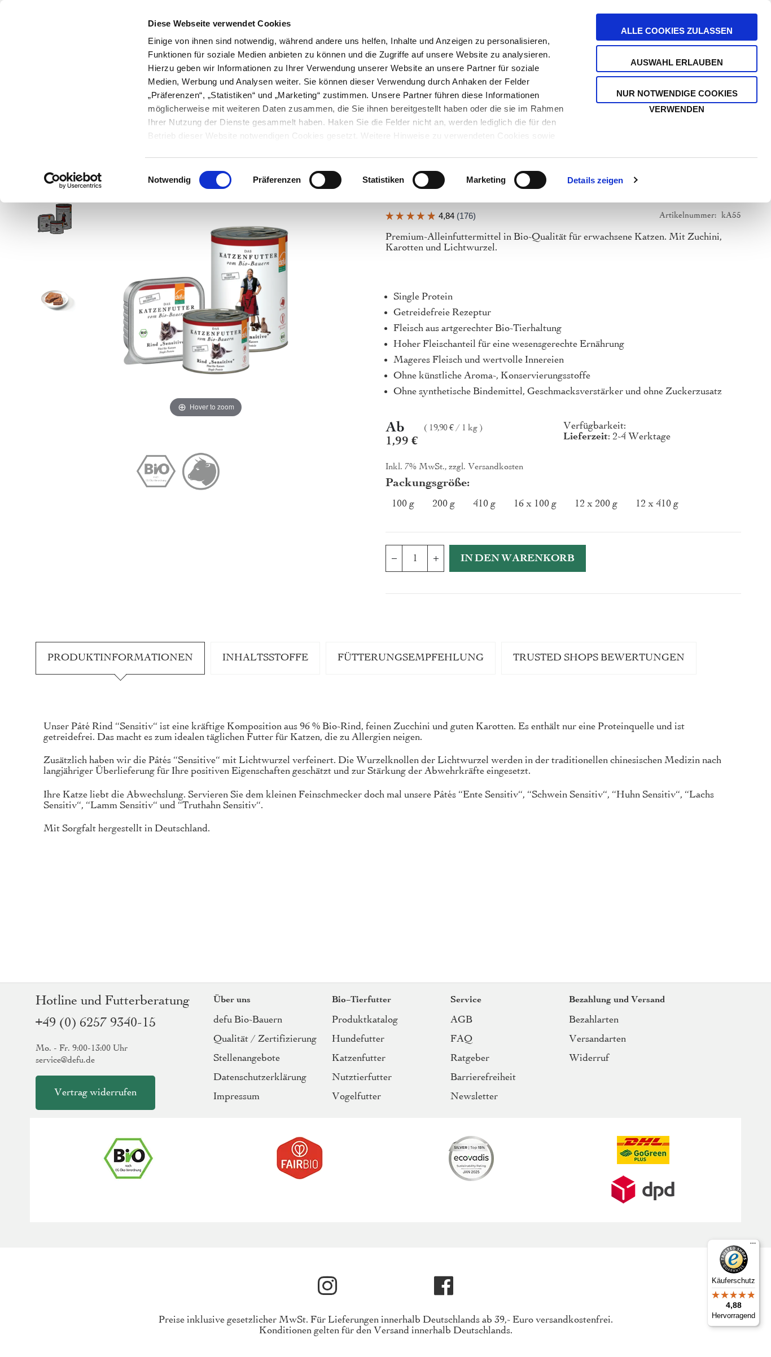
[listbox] (563, 506)
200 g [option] (443, 504)
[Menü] (753, 1246)
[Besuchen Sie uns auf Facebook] (443, 1286)
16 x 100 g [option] (535, 504)
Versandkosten (495, 467)
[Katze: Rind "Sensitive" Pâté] (55, 220)
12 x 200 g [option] (596, 504)
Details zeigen (595, 180)
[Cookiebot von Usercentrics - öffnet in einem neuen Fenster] (73, 180)
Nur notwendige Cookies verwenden (677, 96)
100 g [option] (403, 504)
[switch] (325, 181)
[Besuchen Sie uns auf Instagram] (327, 1286)
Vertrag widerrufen (95, 1092)
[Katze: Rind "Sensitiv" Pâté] (55, 300)
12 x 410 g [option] (657, 504)
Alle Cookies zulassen (677, 31)
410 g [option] (484, 504)
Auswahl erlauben (676, 62)
